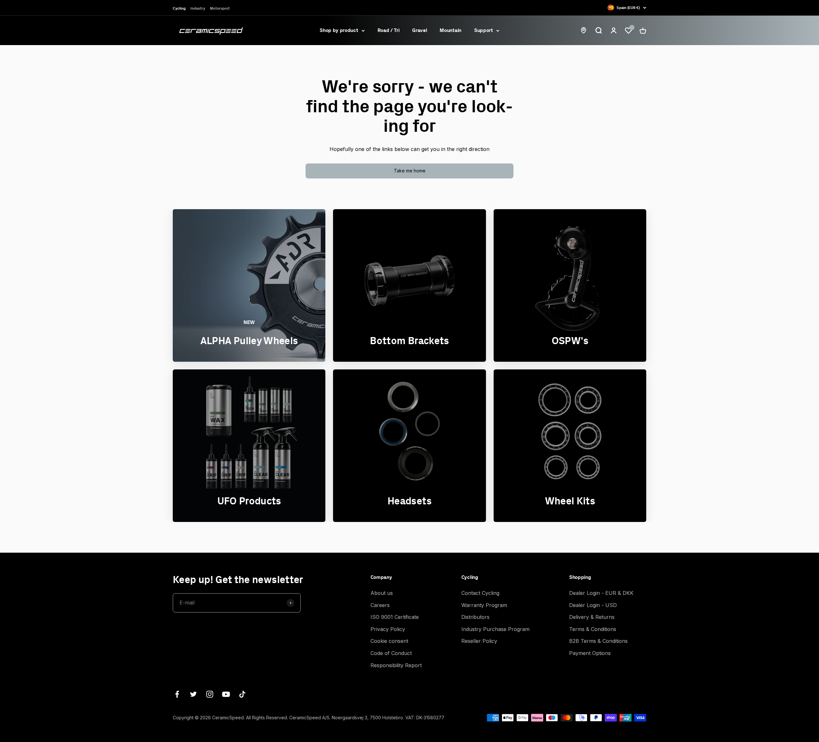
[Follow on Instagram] (209, 694)
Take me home (409, 170)
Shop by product (339, 30)
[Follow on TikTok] (242, 694)
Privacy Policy (387, 629)
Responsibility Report (396, 665)
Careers (380, 605)
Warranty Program (484, 605)
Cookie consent (389, 641)
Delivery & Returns (592, 617)
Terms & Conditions (592, 629)
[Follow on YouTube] (226, 694)
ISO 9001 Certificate (394, 617)
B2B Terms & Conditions (598, 641)
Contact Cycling (480, 593)
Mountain (450, 30)
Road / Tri (389, 30)
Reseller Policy (479, 641)
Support (483, 30)
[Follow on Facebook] (177, 694)
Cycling (179, 8)
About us (381, 593)
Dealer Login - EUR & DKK (601, 593)
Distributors (475, 617)
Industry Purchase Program (495, 629)
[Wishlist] (628, 31)
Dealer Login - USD (593, 605)
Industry (197, 8)
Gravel (419, 30)
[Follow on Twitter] (193, 694)
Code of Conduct (391, 653)
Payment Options (590, 653)
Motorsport (220, 8)
